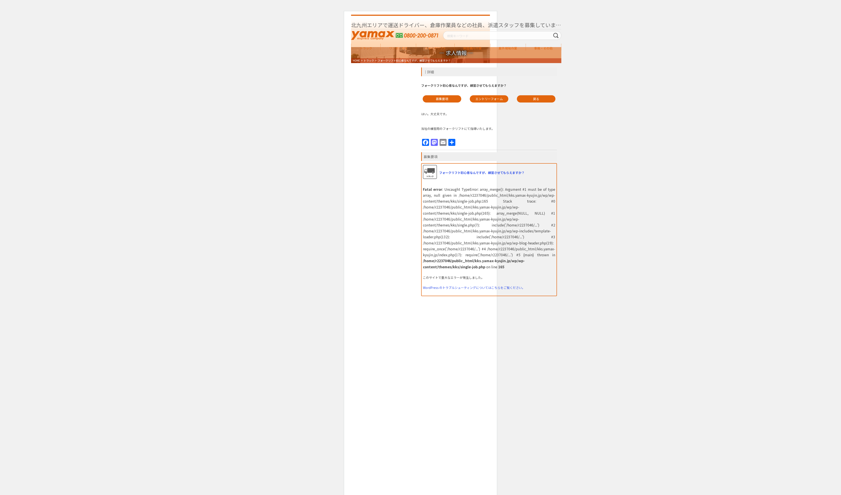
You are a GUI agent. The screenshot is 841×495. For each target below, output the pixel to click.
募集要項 (442, 99)
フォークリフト (435, 48)
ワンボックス (398, 48)
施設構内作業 (472, 48)
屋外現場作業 (508, 48)
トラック (366, 48)
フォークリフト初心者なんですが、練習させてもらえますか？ (482, 172)
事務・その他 (543, 48)
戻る (536, 99)
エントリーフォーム (489, 99)
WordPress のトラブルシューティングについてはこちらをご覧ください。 (474, 287)
